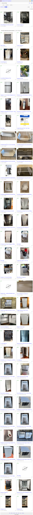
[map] (8, 7)
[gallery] (6, 7)
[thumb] (3, 7)
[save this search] (32, 3)
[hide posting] (15, 26)
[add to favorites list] (1, 26)
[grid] (4, 7)
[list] (1, 7)
